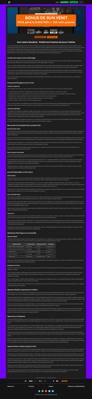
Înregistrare (74, 2)
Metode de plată (52, 37)
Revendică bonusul (40, 37)
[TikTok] (52, 391)
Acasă (57, 2)
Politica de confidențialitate (76, 386)
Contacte (31, 386)
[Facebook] (39, 391)
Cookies (51, 386)
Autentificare (64, 2)
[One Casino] (9, 2)
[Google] (42, 391)
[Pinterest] (46, 391)
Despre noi (10, 386)
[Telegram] (49, 391)
